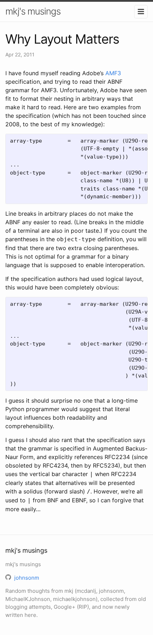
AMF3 (113, 73)
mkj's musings (32, 11)
